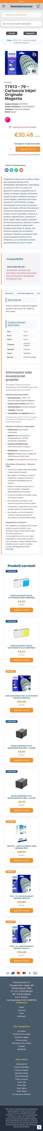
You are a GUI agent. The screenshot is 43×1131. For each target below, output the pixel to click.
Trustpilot (8, 82)
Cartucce (21, 1010)
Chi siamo (21, 1031)
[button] (7, 170)
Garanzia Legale (21, 1037)
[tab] (9, 293)
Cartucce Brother (21, 1067)
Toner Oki (22, 1082)
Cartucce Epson (21, 1070)
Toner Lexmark (21, 1079)
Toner (21, 1013)
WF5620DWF (16, 276)
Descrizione (9, 293)
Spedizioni (21, 1049)
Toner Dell (21, 1085)
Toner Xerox (21, 1088)
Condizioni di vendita (21, 1034)
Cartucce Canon (21, 1073)
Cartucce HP (21, 1064)
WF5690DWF (28, 276)
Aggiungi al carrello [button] (21, 610)
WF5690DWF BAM (14, 279)
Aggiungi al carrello (28, 149)
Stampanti (21, 1016)
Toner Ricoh (21, 1091)
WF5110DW (10, 273)
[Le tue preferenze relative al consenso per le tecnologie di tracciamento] (39, 1127)
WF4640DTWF (24, 270)
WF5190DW (21, 273)
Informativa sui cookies (21, 1043)
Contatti (21, 1046)
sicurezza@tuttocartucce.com (25, 459)
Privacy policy (21, 1040)
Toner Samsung (21, 1076)
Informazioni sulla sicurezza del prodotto (24, 154)
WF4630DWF (11, 270)
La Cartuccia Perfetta (21, 1094)
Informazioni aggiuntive (25, 293)
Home (9, 40)
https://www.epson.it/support (19, 447)
